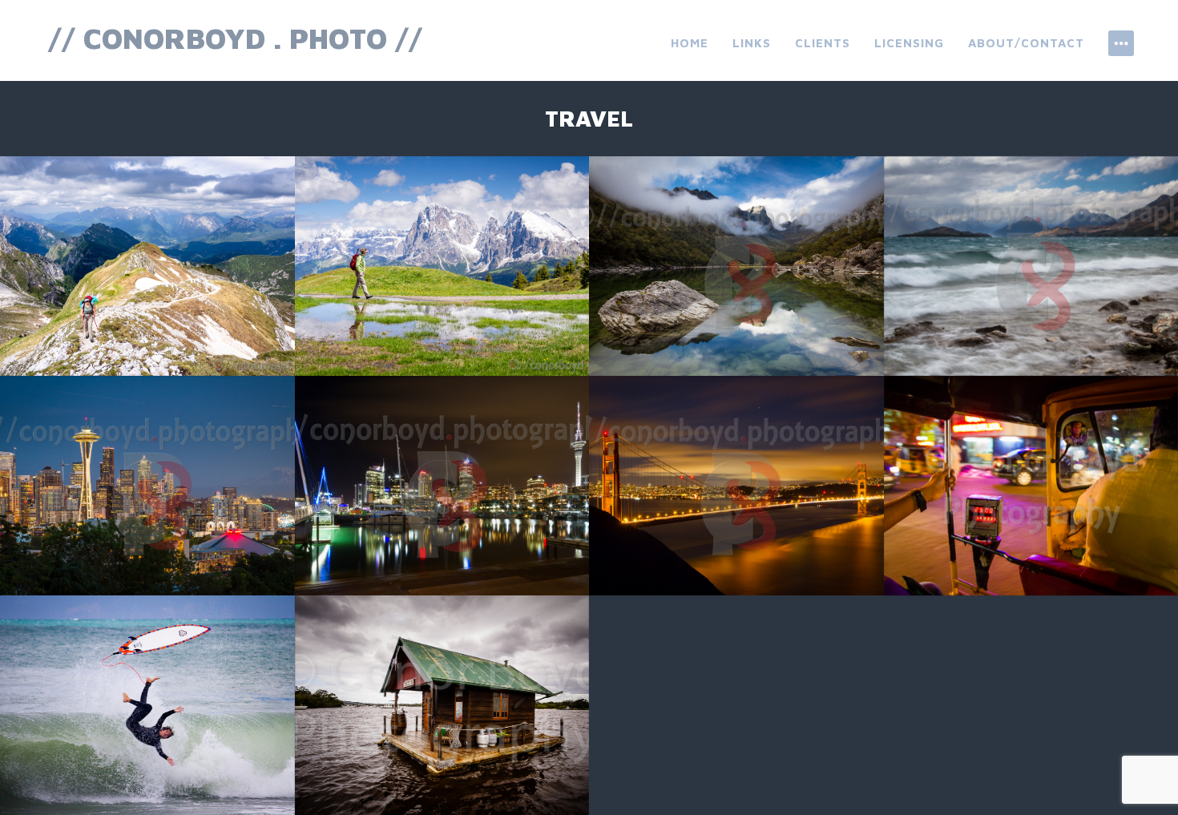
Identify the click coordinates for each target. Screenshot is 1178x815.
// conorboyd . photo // (235, 38)
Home (689, 43)
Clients (822, 43)
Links (751, 43)
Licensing (909, 43)
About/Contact (1026, 43)
